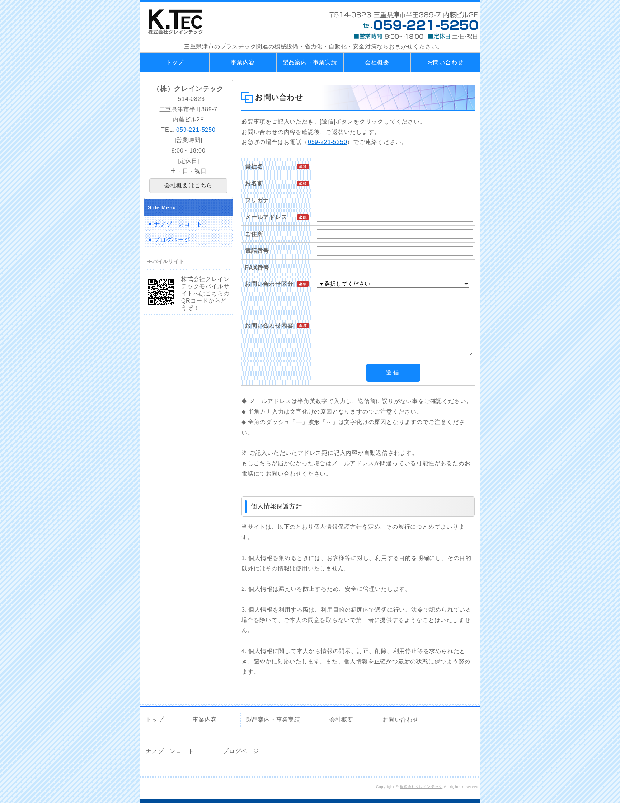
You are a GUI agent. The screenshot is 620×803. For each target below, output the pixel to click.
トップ (175, 62)
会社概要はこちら (188, 185)
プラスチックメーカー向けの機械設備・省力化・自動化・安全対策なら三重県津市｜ (175, 21)
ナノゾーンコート (178, 224)
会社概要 (377, 62)
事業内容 (243, 62)
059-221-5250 (327, 142)
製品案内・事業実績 (310, 62)
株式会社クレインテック (421, 787)
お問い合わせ (445, 62)
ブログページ (172, 240)
